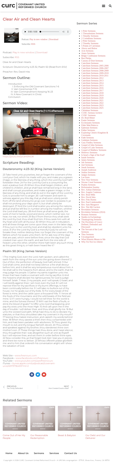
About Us (23, 453)
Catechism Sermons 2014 (92, 83)
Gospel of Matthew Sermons (93, 150)
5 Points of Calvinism (90, 46)
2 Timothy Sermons (89, 43)
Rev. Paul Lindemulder (91, 202)
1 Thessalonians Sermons (92, 33)
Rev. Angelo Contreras (91, 192)
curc (8, 5)
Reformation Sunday (90, 187)
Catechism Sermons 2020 (92, 98)
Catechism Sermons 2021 (92, 100)
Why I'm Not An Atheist (92, 242)
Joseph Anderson (88, 170)
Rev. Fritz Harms (88, 199)
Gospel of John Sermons (92, 145)
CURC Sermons (88, 115)
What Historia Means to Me (93, 239)
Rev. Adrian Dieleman (91, 190)
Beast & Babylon (67, 435)
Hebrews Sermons (89, 152)
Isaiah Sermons (88, 157)
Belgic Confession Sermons (93, 56)
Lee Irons (85, 177)
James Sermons (88, 160)
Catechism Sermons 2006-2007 (95, 68)
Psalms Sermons (88, 185)
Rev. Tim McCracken (90, 207)
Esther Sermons (88, 130)
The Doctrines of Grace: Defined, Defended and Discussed (91, 224)
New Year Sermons (89, 180)
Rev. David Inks (88, 197)
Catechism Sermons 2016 (92, 88)
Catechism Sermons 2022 (92, 103)
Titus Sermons (87, 234)
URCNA (62, 460)
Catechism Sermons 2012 (92, 78)
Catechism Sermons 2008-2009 (95, 70)
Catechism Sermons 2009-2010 (95, 73)
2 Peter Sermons (88, 41)
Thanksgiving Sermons (91, 219)
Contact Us (70, 453)
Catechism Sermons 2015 (92, 85)
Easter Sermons (88, 120)
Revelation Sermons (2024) (93, 212)
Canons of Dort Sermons (92, 61)
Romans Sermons (89, 214)
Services (54, 453)
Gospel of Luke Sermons (92, 147)
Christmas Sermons (89, 110)
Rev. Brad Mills (88, 195)
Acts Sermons (87, 51)
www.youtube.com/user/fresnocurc (34, 360)
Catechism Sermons (90, 63)
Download (53, 39)
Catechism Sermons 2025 (92, 108)
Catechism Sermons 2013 (92, 80)
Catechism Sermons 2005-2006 (95, 66)
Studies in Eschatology (91, 217)
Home (9, 453)
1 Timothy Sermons (89, 36)
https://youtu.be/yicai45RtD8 (18, 156)
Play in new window (38, 39)
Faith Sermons (87, 137)
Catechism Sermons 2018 (92, 93)
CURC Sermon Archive (91, 113)
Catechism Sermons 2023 (92, 105)
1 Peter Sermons (88, 31)
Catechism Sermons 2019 (92, 95)
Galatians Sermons (89, 140)
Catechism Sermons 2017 (92, 90)
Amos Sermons (88, 53)
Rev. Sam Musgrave (90, 204)
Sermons (39, 453)
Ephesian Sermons (89, 128)
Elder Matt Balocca (89, 125)
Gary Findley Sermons (91, 142)
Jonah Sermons (88, 167)
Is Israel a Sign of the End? (93, 155)
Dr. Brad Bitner (88, 118)
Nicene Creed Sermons (91, 182)
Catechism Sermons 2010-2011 (94, 75)
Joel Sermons (87, 165)
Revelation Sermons (90, 209)
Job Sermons (86, 162)
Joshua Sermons (88, 172)
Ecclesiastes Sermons (90, 123)
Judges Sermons (88, 175)
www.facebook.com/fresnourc (32, 358)
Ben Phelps (86, 58)
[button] (103, 6)
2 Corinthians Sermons (91, 38)
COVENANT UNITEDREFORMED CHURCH (32, 6)
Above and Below (89, 48)
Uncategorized (87, 237)
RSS (33, 44)
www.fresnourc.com (26, 355)
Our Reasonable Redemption (39, 436)
